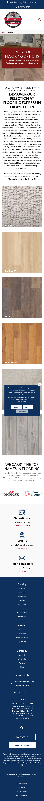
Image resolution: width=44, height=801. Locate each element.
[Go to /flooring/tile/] (22, 434)
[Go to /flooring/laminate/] (22, 252)
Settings (22, 411)
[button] (2, 493)
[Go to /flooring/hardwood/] (22, 343)
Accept (17, 407)
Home (4, 32)
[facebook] (21, 727)
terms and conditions (19, 399)
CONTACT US (22, 571)
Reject (28, 407)
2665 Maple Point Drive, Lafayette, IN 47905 (23, 3)
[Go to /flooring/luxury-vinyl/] (22, 297)
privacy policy (25, 397)
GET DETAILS (22, 548)
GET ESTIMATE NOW (22, 526)
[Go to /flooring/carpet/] (22, 206)
